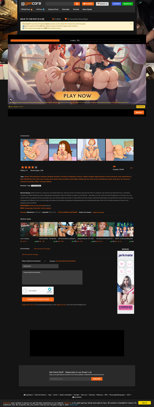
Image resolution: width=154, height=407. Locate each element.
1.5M (43, 241)
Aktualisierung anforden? (66, 261)
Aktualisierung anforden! (67, 212)
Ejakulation (73, 176)
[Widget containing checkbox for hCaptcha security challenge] (38, 291)
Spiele (110, 179)
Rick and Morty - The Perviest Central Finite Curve (47, 239)
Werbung (99, 395)
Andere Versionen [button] (98, 212)
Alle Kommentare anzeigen (42, 248)
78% (113, 241)
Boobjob (50, 176)
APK (31, 176)
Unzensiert (126, 179)
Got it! (144, 402)
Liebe (120, 176)
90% (56, 241)
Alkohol (26, 176)
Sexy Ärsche (94, 179)
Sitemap (92, 395)
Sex (88, 179)
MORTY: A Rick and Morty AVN (124, 238)
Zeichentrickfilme (46, 181)
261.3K (119, 241)
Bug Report (29, 395)
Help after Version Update (42, 208)
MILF (22, 179)
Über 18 (119, 179)
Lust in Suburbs (24, 238)
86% (94, 241)
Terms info (74, 404)
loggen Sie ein (61, 305)
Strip (114, 179)
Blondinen (36, 176)
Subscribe (96, 379)
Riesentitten (74, 179)
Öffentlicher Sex (29, 179)
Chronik (76, 9)
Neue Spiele (87, 9)
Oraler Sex (39, 179)
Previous (22, 145)
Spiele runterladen (66, 395)
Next (131, 145)
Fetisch (79, 176)
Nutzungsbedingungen (117, 395)
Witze (37, 181)
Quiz (51, 179)
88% (37, 241)
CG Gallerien (64, 176)
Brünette (56, 176)
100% (75, 241)
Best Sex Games (40, 395)
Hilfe (106, 395)
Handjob (91, 176)
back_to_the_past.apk (37, 205)
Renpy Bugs (29, 208)
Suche (55, 395)
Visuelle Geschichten (27, 181)
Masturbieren (126, 176)
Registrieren (127, 4)
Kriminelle (113, 176)
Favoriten (65, 9)
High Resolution (99, 176)
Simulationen (103, 179)
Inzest (108, 176)
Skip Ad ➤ (139, 112)
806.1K (100, 241)
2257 (128, 395)
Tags (49, 395)
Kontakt (76, 395)
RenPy (56, 179)
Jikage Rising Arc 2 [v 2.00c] (85, 238)
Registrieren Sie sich (28, 305)
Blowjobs (44, 176)
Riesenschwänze (64, 179)
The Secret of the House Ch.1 (104, 238)
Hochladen (88, 4)
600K (62, 241)
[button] (102, 4)
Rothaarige (82, 179)
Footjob (85, 176)
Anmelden (116, 4)
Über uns (84, 395)
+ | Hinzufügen (36, 185)
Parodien (46, 179)
